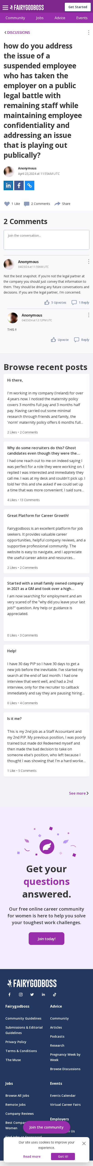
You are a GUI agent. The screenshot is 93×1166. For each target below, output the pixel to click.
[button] (88, 33)
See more (77, 793)
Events (82, 17)
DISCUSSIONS (18, 32)
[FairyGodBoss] (31, 984)
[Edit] (89, 33)
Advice (60, 17)
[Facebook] (9, 994)
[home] (27, 9)
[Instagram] (20, 994)
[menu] (6, 4)
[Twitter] (32, 994)
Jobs (40, 17)
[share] (58, 203)
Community (15, 17)
